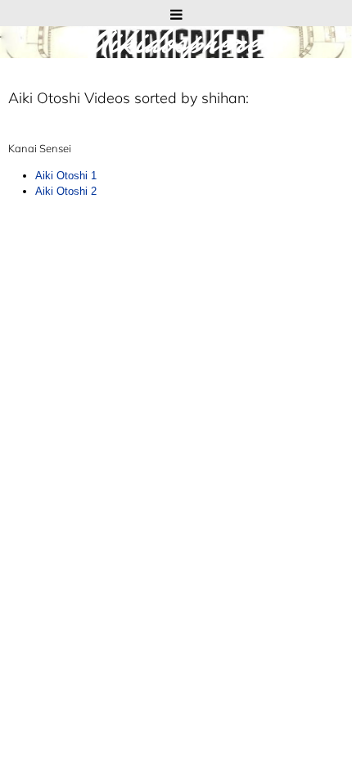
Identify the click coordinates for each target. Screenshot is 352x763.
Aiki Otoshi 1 (66, 175)
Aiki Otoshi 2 (66, 191)
